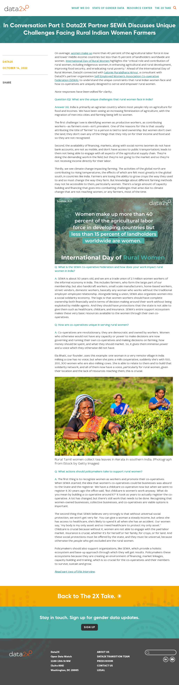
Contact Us (105, 665)
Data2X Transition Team (113, 656)
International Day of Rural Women (87, 60)
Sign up (89, 627)
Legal (101, 670)
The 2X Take (163, 8)
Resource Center (139, 8)
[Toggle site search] (174, 7)
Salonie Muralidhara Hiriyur (121, 72)
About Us (103, 652)
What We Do (80, 8)
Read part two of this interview (75, 571)
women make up (81, 53)
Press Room (105, 661)
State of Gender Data (108, 8)
